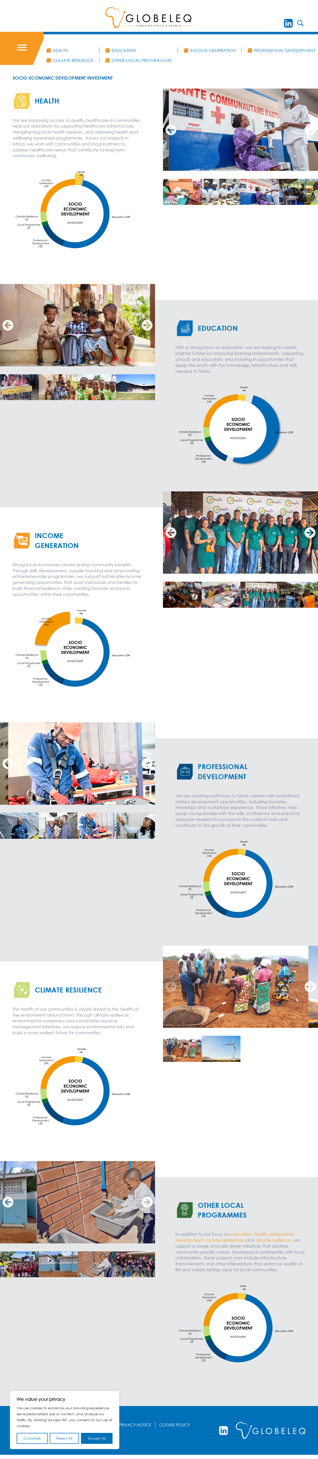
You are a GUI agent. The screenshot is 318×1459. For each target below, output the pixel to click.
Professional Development (284, 50)
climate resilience (273, 1240)
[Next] (310, 129)
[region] (64, 1420)
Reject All (64, 1438)
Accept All (97, 1438)
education (241, 1234)
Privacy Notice (135, 1424)
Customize (32, 1438)
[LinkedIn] (288, 23)
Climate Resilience (73, 60)
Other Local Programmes (142, 60)
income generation (226, 1240)
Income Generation (213, 50)
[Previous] (170, 129)
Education (124, 50)
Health (60, 50)
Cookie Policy (174, 1424)
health (260, 1234)
